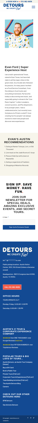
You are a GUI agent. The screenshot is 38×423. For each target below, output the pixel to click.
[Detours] (16, 7)
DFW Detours (7, 401)
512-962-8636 (26, 1)
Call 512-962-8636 (12, 287)
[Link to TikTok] (33, 417)
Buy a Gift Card (8, 367)
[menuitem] (32, 7)
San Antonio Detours (10, 405)
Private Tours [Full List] (11, 374)
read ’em (18, 340)
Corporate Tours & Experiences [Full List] (18, 377)
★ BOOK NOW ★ (12, 1)
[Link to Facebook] (27, 417)
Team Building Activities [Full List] (15, 380)
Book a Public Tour (9, 371)
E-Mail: (6, 217)
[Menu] (32, 7)
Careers (6, 386)
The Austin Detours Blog (12, 383)
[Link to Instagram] (30, 417)
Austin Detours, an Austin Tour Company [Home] (17, 363)
